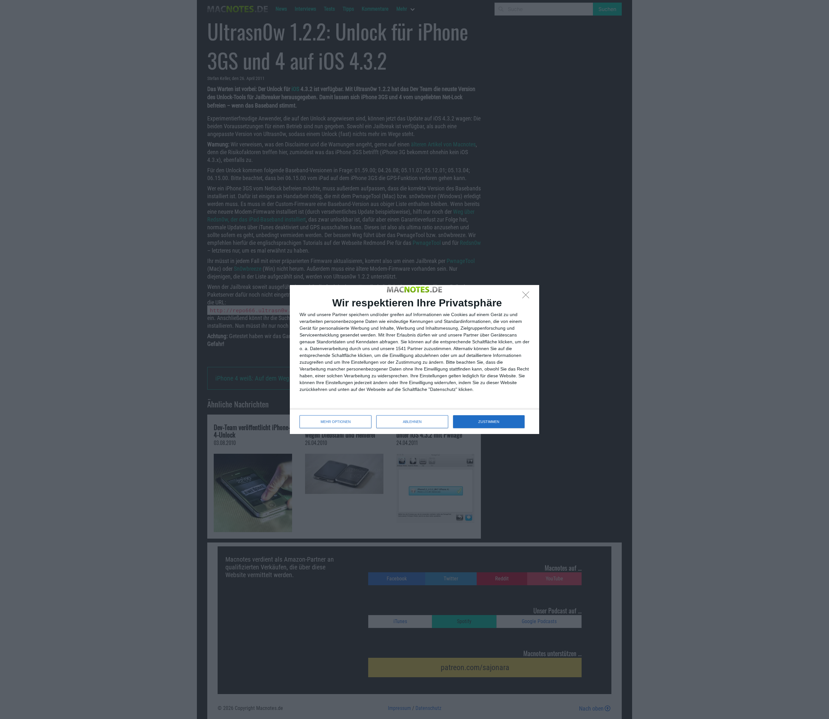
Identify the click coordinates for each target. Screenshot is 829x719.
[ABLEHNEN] (527, 296)
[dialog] (414, 359)
